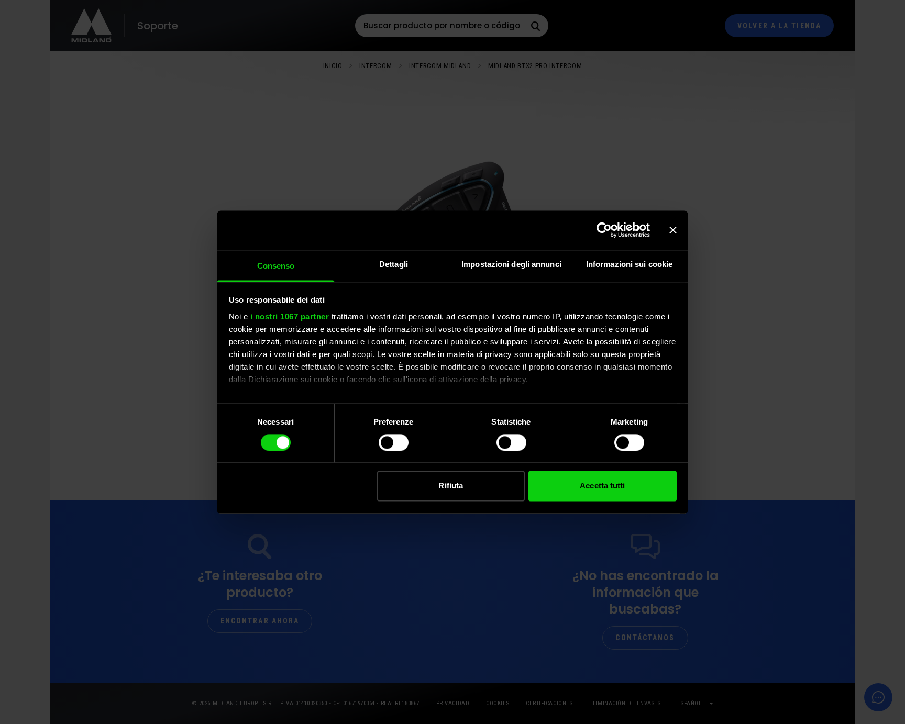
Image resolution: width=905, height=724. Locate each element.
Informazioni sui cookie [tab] (629, 264)
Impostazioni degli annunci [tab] (511, 264)
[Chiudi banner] (673, 229)
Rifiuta (450, 486)
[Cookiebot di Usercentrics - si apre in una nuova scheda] (604, 230)
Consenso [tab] (276, 265)
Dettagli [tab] (393, 264)
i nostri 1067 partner (289, 316)
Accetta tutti (602, 486)
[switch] (394, 442)
